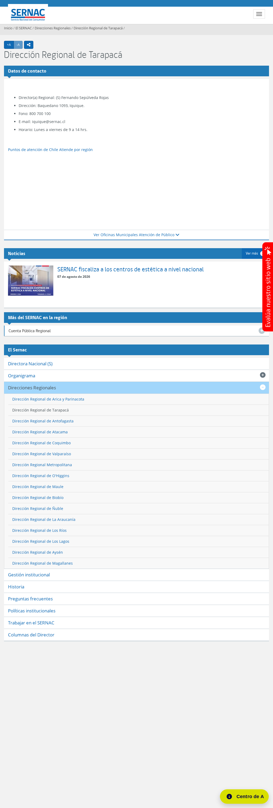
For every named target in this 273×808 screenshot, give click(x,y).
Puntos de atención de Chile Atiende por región (50, 149)
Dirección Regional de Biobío (37, 497)
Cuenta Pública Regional (30, 330)
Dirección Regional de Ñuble (37, 508)
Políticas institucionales (31, 611)
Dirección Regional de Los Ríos (39, 530)
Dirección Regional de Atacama (40, 431)
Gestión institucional (29, 575)
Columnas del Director (31, 635)
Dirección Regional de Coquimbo (41, 442)
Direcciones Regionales (53, 28)
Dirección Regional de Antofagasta (43, 420)
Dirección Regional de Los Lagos (40, 541)
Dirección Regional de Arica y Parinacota (48, 399)
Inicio (8, 28)
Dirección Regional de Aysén (37, 552)
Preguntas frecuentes (30, 599)
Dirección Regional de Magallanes (42, 563)
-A (20, 44)
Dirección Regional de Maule (37, 486)
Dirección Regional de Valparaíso (41, 453)
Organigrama (21, 376)
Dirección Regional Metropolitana (42, 464)
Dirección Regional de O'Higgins (40, 475)
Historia (16, 587)
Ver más (252, 253)
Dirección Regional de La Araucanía (43, 519)
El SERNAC (23, 28)
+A (10, 44)
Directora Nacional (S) (30, 364)
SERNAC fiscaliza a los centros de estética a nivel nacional (130, 269)
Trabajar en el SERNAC (31, 623)
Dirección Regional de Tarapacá (98, 28)
